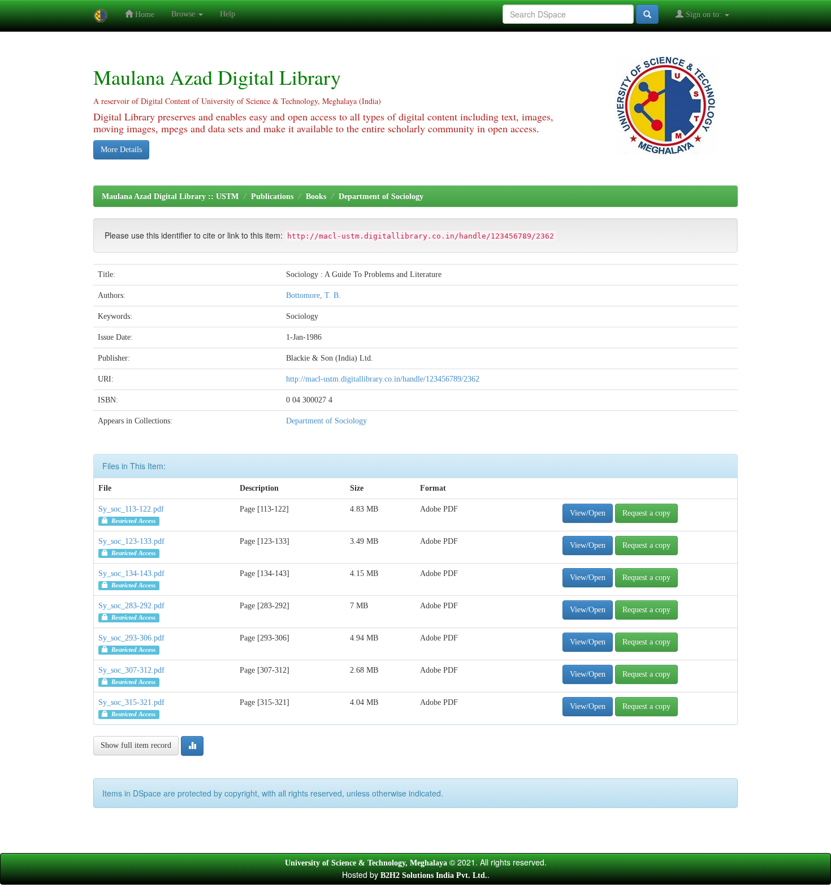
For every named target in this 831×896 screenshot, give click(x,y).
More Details (121, 149)
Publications (272, 196)
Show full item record (136, 745)
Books (316, 196)
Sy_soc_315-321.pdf (131, 702)
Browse (184, 14)
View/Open (587, 513)
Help (227, 14)
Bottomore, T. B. (313, 295)
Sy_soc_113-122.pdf (131, 509)
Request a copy (646, 513)
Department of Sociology (381, 196)
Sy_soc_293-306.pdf (131, 638)
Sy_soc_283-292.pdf (131, 605)
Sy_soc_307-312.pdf (131, 670)
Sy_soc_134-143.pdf (131, 573)
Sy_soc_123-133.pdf (131, 541)
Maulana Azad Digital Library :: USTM (170, 196)
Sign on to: (703, 14)
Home (143, 14)
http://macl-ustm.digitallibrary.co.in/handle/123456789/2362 (382, 379)
